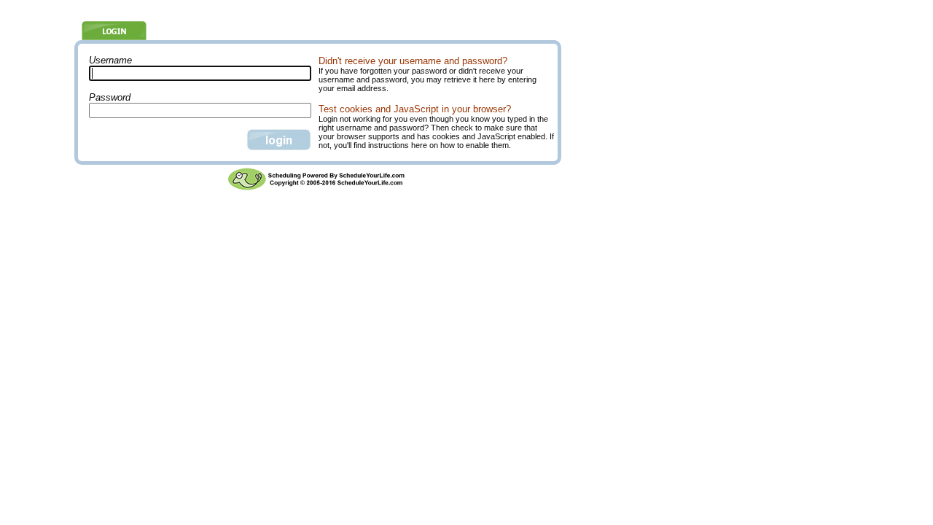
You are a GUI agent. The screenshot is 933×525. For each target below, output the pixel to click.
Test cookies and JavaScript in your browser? (415, 109)
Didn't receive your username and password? (413, 60)
